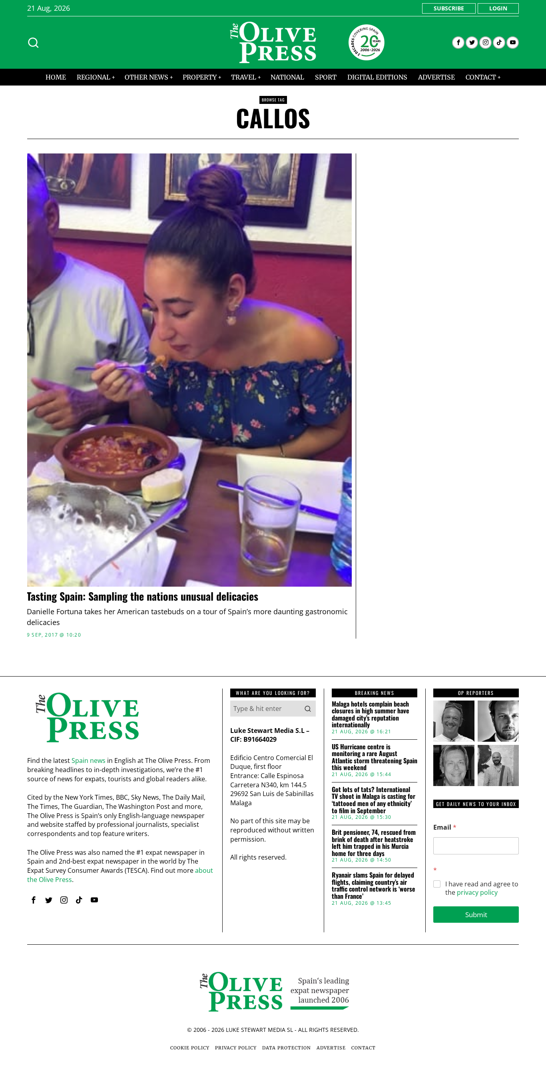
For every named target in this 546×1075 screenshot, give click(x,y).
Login (498, 8)
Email (444, 827)
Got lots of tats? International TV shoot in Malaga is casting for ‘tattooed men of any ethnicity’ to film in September (373, 800)
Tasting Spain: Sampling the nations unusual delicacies (142, 596)
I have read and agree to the (481, 888)
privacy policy (477, 892)
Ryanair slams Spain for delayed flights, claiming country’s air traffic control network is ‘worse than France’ (373, 886)
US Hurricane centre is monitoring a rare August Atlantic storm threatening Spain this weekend (374, 757)
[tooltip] (458, 42)
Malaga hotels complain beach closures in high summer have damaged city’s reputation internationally (370, 715)
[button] (308, 709)
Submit (476, 914)
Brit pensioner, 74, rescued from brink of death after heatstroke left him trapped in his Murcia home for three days (374, 843)
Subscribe (449, 8)
